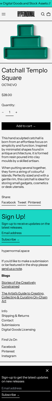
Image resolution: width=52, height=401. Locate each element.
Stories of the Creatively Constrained (19, 284)
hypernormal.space (15, 251)
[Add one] (16, 112)
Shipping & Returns (15, 316)
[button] (43, 14)
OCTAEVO (9, 85)
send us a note (12, 269)
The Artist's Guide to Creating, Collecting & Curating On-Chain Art (24, 297)
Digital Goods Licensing (18, 329)
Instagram (9, 356)
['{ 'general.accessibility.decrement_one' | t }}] (3, 112)
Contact (7, 320)
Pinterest (8, 351)
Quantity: (8, 105)
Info (4, 311)
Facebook (9, 347)
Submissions (11, 325)
